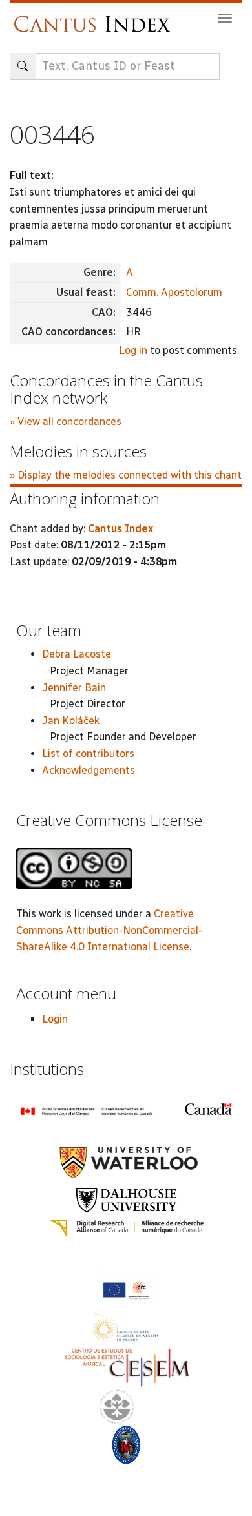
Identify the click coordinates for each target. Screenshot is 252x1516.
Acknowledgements (88, 770)
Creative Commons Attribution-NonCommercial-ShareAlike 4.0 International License (109, 930)
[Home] (95, 17)
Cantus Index (120, 529)
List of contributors (88, 753)
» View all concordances (65, 421)
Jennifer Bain (74, 687)
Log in (133, 350)
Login (55, 1019)
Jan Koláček (71, 720)
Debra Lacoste (76, 654)
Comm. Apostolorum (174, 292)
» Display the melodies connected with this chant (126, 475)
